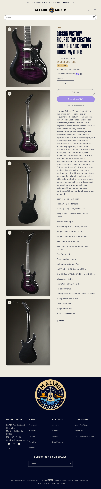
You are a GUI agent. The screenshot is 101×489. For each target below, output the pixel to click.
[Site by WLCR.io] (50, 480)
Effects (32, 447)
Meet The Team (81, 425)
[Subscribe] (70, 464)
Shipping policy (60, 480)
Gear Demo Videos (60, 442)
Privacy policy (85, 480)
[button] (5, 10)
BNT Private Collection (84, 436)
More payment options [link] (76, 105)
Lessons (55, 425)
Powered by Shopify (32, 480)
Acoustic (32, 430)
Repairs (55, 436)
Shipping (60, 69)
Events (55, 430)
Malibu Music (20, 480)
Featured (33, 425)
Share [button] (61, 320)
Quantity (60, 78)
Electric (32, 436)
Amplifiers (33, 442)
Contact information (58, 483)
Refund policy (73, 480)
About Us (79, 430)
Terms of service (43, 483)
